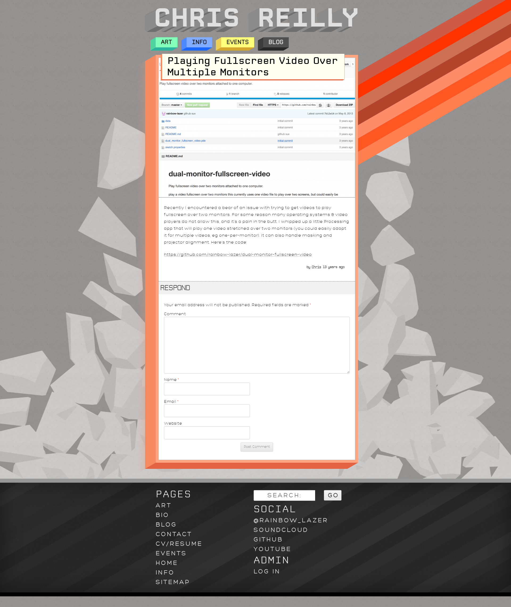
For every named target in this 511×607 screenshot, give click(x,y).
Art (166, 42)
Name (171, 380)
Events (237, 42)
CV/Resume (179, 543)
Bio (162, 515)
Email (171, 401)
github (268, 539)
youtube (272, 549)
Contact (174, 534)
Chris (316, 267)
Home (167, 563)
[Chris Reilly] (251, 30)
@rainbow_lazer (291, 520)
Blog (276, 42)
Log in (267, 571)
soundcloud (281, 530)
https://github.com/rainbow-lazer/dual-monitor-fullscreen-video (238, 254)
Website (173, 423)
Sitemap (173, 582)
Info (199, 42)
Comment (175, 314)
